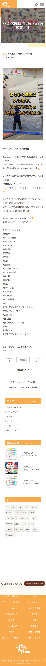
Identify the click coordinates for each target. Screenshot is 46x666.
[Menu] (42, 4)
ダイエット (19, 529)
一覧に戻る (23, 359)
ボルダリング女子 (20, 513)
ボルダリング (24, 518)
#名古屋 (31, 381)
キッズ (9, 421)
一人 (20, 507)
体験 (9, 425)
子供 (7, 507)
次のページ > (37, 359)
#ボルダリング (18, 381)
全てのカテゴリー (14, 407)
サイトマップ (34, 638)
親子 (34, 518)
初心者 (9, 416)
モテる (35, 529)
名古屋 (14, 518)
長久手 (8, 513)
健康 (27, 529)
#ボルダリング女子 (28, 387)
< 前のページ (8, 359)
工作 (7, 518)
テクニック (10, 535)
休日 (26, 507)
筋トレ (17, 524)
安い (31, 524)
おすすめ (9, 524)
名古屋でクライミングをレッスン (18, 346)
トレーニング (12, 430)
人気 (24, 524)
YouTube (34, 507)
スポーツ (9, 529)
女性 (13, 507)
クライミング (8, 350)
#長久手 (12, 387)
